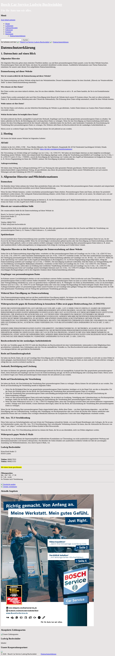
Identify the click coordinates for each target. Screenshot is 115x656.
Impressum (9, 34)
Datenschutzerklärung (17, 36)
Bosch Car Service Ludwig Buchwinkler (31, 4)
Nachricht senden (9, 484)
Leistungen (9, 26)
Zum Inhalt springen (8, 20)
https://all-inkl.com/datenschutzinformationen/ (56, 149)
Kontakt (8, 32)
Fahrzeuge (9, 30)
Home (7, 24)
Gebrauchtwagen (11, 28)
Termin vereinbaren (10, 487)
